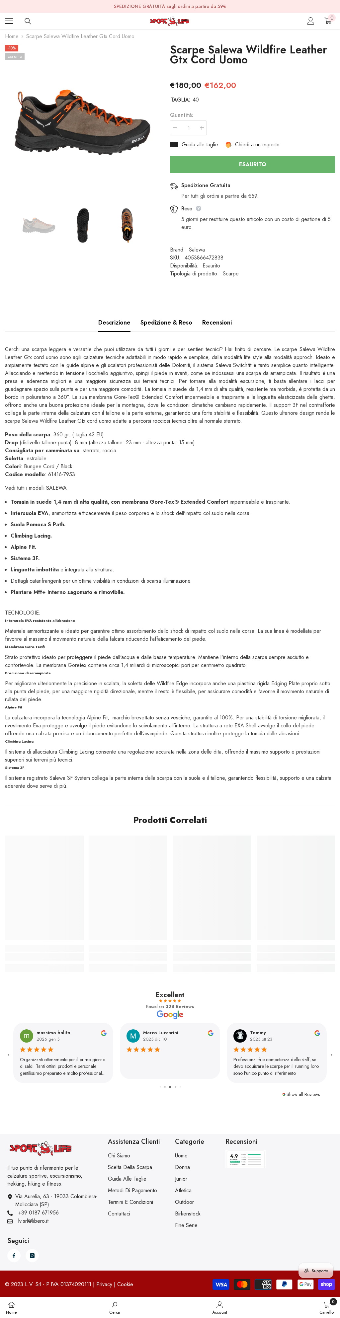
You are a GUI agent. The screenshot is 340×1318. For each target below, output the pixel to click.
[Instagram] (32, 1255)
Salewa (197, 250)
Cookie (125, 1284)
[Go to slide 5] (170, 1087)
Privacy (104, 1284)
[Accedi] (310, 21)
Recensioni (217, 322)
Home (12, 36)
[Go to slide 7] (180, 1086)
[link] (44, 957)
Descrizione (114, 322)
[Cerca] (28, 21)
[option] (82, 122)
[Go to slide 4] (165, 1087)
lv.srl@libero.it (33, 1221)
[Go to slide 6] (175, 1087)
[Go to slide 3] (160, 1086)
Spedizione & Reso (166, 322)
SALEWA (56, 488)
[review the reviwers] (104, 1032)
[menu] (9, 21)
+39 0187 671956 (38, 1212)
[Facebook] (14, 1255)
